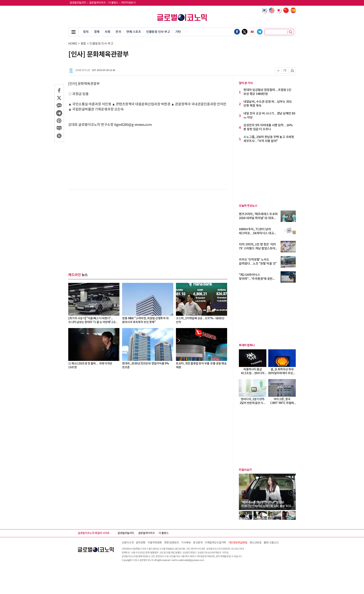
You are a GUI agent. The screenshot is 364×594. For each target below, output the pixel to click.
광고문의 (197, 542)
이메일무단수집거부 (215, 542)
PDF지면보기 (128, 2)
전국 (118, 32)
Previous (243, 492)
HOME (72, 43)
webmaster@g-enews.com (191, 560)
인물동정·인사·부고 (158, 32)
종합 (83, 43)
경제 (96, 32)
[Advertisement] (148, 223)
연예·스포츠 (133, 32)
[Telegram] (260, 32)
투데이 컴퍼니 (247, 345)
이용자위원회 (155, 542)
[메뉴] (73, 32)
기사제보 (186, 542)
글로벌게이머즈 (97, 2)
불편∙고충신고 (271, 542)
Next (291, 492)
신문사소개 (128, 542)
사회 (107, 32)
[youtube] (252, 32)
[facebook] (237, 32)
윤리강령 (140, 542)
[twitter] (244, 32)
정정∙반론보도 (171, 542)
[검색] (290, 32)
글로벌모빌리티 (78, 2)
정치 (86, 32)
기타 (178, 32)
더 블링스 (113, 2)
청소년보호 (256, 542)
